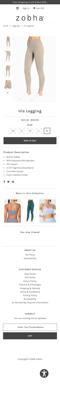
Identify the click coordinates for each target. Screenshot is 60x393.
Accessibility (30, 258)
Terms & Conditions (30, 291)
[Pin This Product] (13, 181)
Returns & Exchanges (30, 284)
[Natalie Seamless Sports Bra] (12, 210)
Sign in (26, 8)
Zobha (39, 359)
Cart (39, 8)
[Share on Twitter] (8, 181)
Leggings (16, 26)
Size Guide (30, 277)
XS (13, 131)
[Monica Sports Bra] (47, 210)
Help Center (30, 274)
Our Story (30, 254)
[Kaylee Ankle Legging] (30, 210)
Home (5, 26)
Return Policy (30, 281)
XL (47, 131)
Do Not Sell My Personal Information (30, 302)
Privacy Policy (30, 295)
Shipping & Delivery (30, 288)
